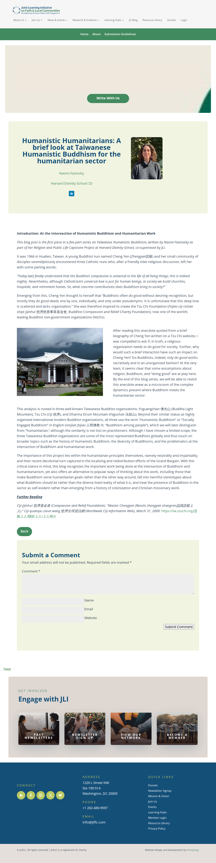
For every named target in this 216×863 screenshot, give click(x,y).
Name (89, 600)
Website (90, 618)
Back (24, 531)
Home (84, 34)
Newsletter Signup (159, 791)
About (96, 34)
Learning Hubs (157, 812)
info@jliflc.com (94, 822)
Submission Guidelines (120, 34)
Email (88, 609)
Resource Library (159, 823)
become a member (177, 736)
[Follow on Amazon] (60, 795)
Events (152, 807)
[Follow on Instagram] (40, 795)
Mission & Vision (158, 796)
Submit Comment (179, 626)
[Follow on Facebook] (31, 795)
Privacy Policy (156, 828)
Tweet (7, 669)
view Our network (131, 736)
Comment (31, 571)
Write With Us (108, 98)
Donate (153, 785)
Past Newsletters (39, 736)
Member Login (157, 818)
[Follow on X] (50, 795)
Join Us (152, 801)
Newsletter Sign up (85, 736)
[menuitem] (20, 20)
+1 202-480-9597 (95, 808)
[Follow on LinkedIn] (71, 193)
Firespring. (193, 850)
